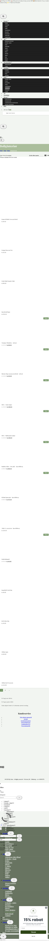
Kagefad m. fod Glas (7, 590)
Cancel (2, 849)
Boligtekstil (7, 89)
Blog (5, 106)
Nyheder (6, 804)
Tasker (6, 66)
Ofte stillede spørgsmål (26, 717)
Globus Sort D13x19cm (7, 683)
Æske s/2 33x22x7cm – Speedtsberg (11, 528)
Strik (6, 57)
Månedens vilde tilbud (9, 41)
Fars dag (9, 813)
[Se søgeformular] (3, 16)
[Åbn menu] (2, 140)
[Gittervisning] (45, 156)
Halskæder (7, 71)
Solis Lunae (7, 35)
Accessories (7, 880)
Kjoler (6, 44)
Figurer (6, 818)
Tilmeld (33, 932)
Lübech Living (7, 37)
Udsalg (6, 801)
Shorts (6, 48)
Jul (4, 93)
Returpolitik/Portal (25, 722)
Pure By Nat (7, 33)
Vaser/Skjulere (8, 86)
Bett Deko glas (5, 621)
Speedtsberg (7, 30)
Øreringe (7, 75)
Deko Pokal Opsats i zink (8, 281)
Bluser (6, 51)
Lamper (6, 91)
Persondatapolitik (25, 726)
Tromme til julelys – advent (9, 343)
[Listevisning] (48, 156)
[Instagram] (2, 13)
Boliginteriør (7, 88)
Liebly (6, 28)
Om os (5, 922)
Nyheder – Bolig (8, 79)
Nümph (6, 23)
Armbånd (7, 70)
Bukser (6, 58)
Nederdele (7, 46)
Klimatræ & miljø (8, 100)
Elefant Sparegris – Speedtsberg (10, 497)
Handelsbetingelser (26, 721)
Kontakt (26, 719)
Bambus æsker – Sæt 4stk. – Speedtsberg (12, 466)
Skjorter (6, 53)
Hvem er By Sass (8, 99)
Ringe (6, 73)
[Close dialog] (46, 908)
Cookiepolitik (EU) (25, 724)
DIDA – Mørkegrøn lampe (8, 435)
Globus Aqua (5, 652)
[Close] (0, 783)
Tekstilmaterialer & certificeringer (11, 102)
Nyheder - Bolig (8, 803)
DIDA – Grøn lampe (7, 405)
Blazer (6, 55)
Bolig (5, 823)
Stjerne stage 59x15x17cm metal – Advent (12, 374)
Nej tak (33, 936)
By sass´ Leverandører (9, 104)
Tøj (4, 854)
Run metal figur (6, 312)
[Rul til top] (1, 825)
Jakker (6, 60)
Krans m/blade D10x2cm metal (9, 219)
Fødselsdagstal (6, 559)
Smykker (6, 888)
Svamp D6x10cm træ (7, 250)
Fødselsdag (10, 811)
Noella (6, 26)
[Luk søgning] (3, 937)
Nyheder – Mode (8, 42)
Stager (6, 84)
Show (2, 848)
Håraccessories (8, 64)
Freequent (7, 24)
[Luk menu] (1, 828)
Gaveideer (6, 95)
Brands (6, 820)
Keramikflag (7, 82)
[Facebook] (1, 13)
